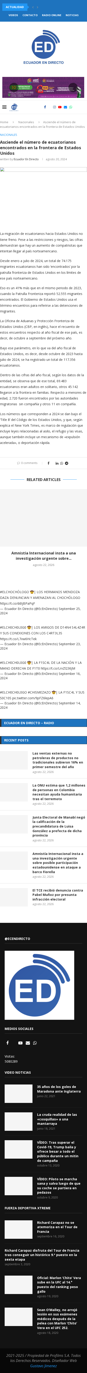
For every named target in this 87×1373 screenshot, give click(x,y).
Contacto (30, 15)
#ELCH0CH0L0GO (13, 692)
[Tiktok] (75, 107)
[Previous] (33, 7)
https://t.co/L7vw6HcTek (18, 639)
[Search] (82, 107)
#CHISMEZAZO (39, 692)
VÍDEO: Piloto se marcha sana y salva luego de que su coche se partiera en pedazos (59, 1186)
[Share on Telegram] (66, 463)
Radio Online (51, 15)
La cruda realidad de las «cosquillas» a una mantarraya (57, 1119)
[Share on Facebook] (48, 463)
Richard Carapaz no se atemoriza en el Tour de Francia (57, 1227)
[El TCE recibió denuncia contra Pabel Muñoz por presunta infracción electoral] (14, 897)
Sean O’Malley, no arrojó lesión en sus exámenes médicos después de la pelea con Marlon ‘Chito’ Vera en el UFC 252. (57, 1319)
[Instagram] (54, 107)
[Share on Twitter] (52, 463)
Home (4, 122)
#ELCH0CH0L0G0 (13, 627)
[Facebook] (45, 107)
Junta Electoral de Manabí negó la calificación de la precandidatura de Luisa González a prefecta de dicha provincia (58, 826)
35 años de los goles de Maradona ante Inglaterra (59, 1088)
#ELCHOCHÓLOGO (14, 592)
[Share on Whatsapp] (61, 463)
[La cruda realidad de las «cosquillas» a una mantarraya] (18, 1121)
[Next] (37, 7)
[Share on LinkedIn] (57, 463)
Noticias (72, 15)
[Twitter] (49, 107)
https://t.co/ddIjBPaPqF (17, 603)
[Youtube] (59, 107)
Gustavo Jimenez (43, 1365)
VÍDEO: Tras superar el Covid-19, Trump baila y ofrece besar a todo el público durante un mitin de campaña (57, 1151)
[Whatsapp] (70, 107)
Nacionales (26, 122)
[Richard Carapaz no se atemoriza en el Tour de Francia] (18, 1229)
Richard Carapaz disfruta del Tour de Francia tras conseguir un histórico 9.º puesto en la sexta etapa (42, 1255)
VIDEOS (13, 15)
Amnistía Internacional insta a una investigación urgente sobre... (43, 556)
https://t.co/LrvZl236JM (58, 668)
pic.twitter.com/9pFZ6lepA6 (32, 698)
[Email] (65, 107)
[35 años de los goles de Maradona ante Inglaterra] (18, 1093)
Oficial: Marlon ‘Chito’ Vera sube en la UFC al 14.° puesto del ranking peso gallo (59, 1285)
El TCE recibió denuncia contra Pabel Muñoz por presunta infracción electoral (57, 894)
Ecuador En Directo (26, 159)
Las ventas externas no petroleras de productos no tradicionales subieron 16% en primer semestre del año (57, 760)
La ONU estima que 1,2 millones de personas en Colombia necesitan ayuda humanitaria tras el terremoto (58, 792)
